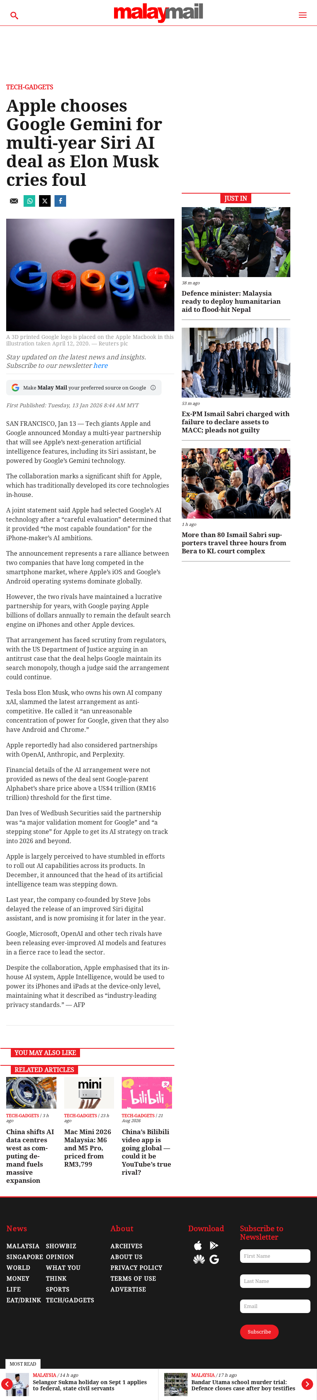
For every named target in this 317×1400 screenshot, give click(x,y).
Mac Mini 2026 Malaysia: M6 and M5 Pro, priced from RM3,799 (87, 1148)
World (19, 1267)
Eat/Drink (24, 1300)
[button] (153, 387)
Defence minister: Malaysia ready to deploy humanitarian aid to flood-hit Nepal (231, 301)
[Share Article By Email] (14, 204)
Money (18, 1278)
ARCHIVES (127, 1246)
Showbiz (61, 1246)
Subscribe (259, 1332)
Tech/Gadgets (70, 1300)
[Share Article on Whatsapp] (29, 204)
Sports (58, 1289)
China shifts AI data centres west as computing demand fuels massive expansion (30, 1156)
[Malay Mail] (158, 22)
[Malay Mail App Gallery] (199, 1265)
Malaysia (44, 1375)
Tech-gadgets (29, 87)
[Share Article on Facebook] (60, 204)
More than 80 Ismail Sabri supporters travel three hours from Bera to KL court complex (234, 543)
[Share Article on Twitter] (45, 204)
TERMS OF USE (133, 1278)
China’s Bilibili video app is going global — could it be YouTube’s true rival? (146, 1152)
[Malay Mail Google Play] (214, 1251)
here (100, 365)
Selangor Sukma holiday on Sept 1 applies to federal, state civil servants (90, 1385)
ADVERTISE (128, 1289)
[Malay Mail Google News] (214, 1265)
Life (14, 1289)
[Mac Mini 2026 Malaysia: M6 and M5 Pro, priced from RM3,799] (89, 1093)
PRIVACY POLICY (136, 1267)
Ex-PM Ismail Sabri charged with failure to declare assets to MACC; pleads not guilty (236, 422)
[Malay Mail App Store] (198, 1251)
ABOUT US (127, 1257)
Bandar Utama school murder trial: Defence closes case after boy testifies (243, 1385)
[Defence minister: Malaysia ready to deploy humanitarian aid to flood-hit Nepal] (236, 242)
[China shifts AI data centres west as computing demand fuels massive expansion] (31, 1093)
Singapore (25, 1257)
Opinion (60, 1257)
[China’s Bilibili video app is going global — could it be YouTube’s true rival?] (147, 1093)
